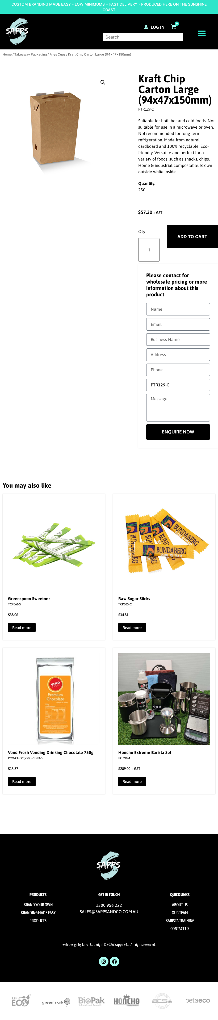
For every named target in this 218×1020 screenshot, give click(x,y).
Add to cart (192, 236)
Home (7, 54)
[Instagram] (103, 961)
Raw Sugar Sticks (134, 598)
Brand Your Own (38, 904)
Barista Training (180, 920)
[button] (201, 33)
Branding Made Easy (38, 912)
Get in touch (109, 894)
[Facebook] (114, 961)
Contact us (179, 928)
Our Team (180, 912)
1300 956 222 (109, 905)
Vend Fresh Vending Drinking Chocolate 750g (51, 752)
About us (180, 904)
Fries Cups (57, 54)
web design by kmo (75, 944)
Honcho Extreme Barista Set (144, 752)
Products (38, 920)
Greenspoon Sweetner (29, 598)
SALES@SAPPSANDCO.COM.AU (109, 911)
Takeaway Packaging (30, 54)
